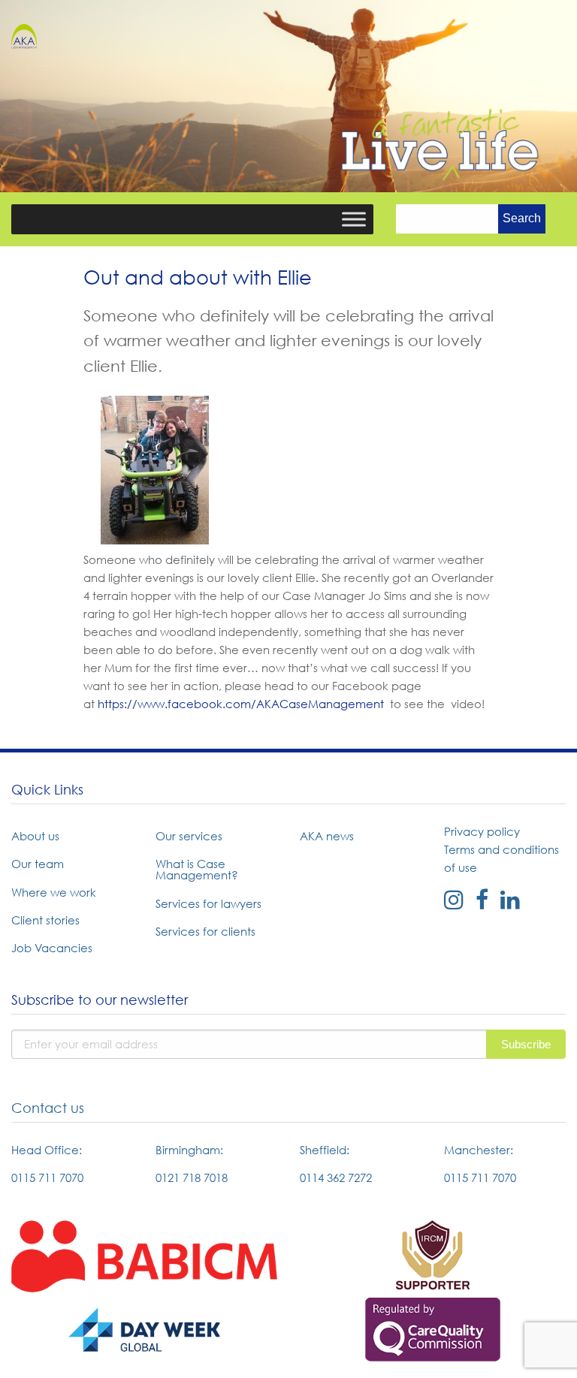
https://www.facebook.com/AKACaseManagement (241, 703)
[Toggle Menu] (354, 219)
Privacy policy (482, 831)
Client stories (45, 920)
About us (35, 836)
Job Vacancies (51, 947)
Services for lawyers (208, 903)
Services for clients (205, 931)
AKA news (327, 836)
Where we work (53, 892)
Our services (189, 836)
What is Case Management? (197, 869)
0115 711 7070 (47, 1177)
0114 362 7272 (336, 1177)
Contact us (47, 1108)
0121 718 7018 (192, 1177)
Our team (37, 863)
